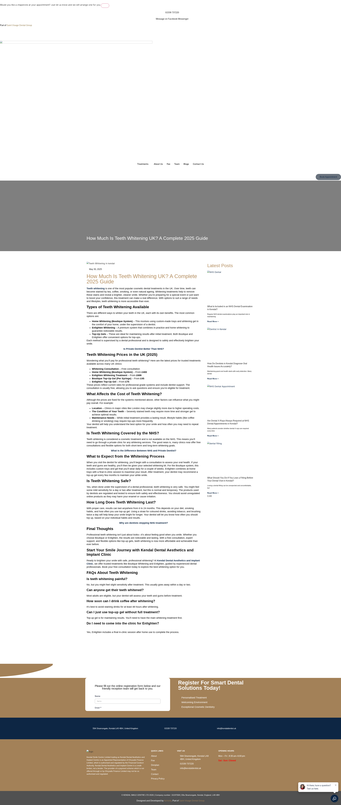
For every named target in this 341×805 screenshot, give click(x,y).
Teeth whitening (96, 288)
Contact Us (198, 164)
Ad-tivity (167, 801)
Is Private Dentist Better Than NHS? (143, 349)
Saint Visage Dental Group (19, 25)
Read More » (213, 321)
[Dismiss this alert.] (105, 5)
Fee (168, 164)
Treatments (142, 164)
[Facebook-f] (3, 33)
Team (177, 164)
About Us (158, 164)
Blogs (186, 164)
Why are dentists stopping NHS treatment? (143, 523)
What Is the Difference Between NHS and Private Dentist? (143, 450)
